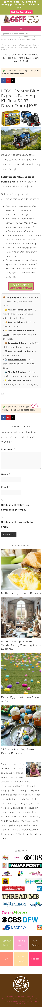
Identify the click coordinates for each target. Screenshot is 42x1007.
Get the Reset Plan (21, 12)
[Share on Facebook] (3, 80)
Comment (8, 449)
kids (13, 154)
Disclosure (11, 47)
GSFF (21, 19)
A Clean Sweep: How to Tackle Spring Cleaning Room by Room (21, 645)
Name (5, 474)
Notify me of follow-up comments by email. (15, 507)
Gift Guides (35, 942)
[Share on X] (13, 80)
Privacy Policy (21, 1003)
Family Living (21, 958)
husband (18, 781)
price (5, 368)
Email (5, 487)
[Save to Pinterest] (8, 80)
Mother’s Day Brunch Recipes (21, 593)
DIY (7, 958)
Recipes (35, 958)
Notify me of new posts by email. (17, 524)
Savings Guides (7, 942)
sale (30, 181)
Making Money (21, 942)
